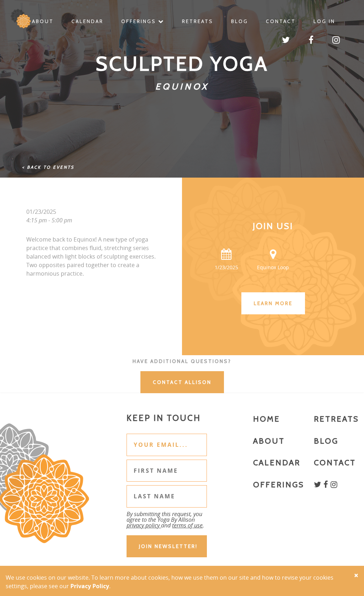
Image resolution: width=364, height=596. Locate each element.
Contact (281, 21)
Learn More (273, 303)
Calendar (87, 21)
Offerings (139, 21)
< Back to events (48, 167)
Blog (239, 21)
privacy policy (144, 525)
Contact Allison (182, 382)
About (43, 21)
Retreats (197, 21)
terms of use (187, 525)
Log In (324, 21)
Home (266, 419)
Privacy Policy (89, 586)
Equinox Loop (273, 267)
